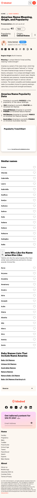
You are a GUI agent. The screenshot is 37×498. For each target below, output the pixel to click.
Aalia (3, 244)
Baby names (14, 13)
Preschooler (5, 445)
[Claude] (31, 49)
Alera (3, 328)
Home (3, 13)
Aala (3, 217)
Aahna (3, 211)
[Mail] (13, 49)
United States (23, 36)
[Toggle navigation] (34, 3)
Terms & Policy (4, 492)
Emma (3, 167)
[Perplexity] (24, 49)
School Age (5, 447)
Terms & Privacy (6, 476)
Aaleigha (4, 239)
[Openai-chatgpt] (16, 49)
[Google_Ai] (27, 49)
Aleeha (4, 317)
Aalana (4, 222)
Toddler (3, 442)
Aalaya (4, 228)
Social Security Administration (21, 149)
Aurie (3, 345)
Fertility (3, 435)
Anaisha (4, 279)
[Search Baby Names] (2, 255)
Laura (3, 184)
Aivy (3, 334)
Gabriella (5, 178)
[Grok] (20, 49)
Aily (2, 323)
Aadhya (4, 195)
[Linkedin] (9, 49)
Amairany (5, 284)
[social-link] (6, 407)
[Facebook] (2, 49)
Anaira (4, 290)
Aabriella (5, 189)
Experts (3, 456)
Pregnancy (4, 438)
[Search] (30, 3)
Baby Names (5, 459)
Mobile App (5, 469)
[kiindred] (6, 2)
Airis (3, 295)
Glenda (4, 173)
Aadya (3, 200)
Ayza (3, 268)
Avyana (4, 273)
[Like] (34, 167)
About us (4, 467)
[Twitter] (5, 49)
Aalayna (4, 233)
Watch (3, 454)
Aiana (3, 312)
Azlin (3, 306)
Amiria (3, 339)
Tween (3, 449)
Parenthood (5, 452)
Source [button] (5, 388)
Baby (2, 440)
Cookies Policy (6, 474)
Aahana (4, 206)
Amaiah (4, 301)
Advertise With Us (7, 472)
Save (19, 29)
